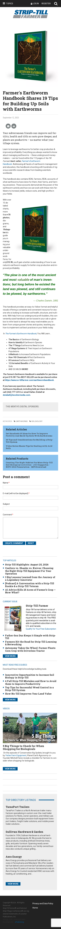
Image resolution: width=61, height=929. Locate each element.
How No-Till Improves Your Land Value (28, 693)
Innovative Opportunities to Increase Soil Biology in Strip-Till (29, 676)
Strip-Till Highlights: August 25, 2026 (27, 564)
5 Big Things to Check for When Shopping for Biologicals (23, 747)
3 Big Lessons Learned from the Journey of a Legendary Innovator (30, 578)
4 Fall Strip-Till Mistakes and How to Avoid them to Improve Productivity (30, 682)
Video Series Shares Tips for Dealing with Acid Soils (29, 447)
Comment (8, 514)
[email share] (8, 126)
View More (10, 656)
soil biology (36, 421)
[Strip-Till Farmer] (13, 618)
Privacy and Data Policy (42, 903)
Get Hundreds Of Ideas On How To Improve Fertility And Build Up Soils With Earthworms (29, 434)
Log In (36, 3)
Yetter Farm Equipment (15, 755)
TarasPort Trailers (17, 807)
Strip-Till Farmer (37, 605)
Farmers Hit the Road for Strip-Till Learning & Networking (31, 643)
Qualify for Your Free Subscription (41, 629)
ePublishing (19, 922)
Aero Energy (14, 856)
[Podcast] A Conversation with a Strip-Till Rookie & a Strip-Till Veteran (29, 585)
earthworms (22, 421)
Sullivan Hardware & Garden (24, 831)
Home (35, 908)
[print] (13, 126)
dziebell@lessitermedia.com (16, 395)
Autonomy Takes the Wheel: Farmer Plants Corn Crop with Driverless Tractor (30, 649)
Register (46, 3)
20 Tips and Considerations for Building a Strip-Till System (29, 440)
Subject (6, 504)
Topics (9, 3)
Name (6, 483)
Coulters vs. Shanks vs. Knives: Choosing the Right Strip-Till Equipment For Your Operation (29, 571)
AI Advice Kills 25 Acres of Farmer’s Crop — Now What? (30, 591)
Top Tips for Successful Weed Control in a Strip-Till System (29, 689)
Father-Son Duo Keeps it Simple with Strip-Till (30, 637)
